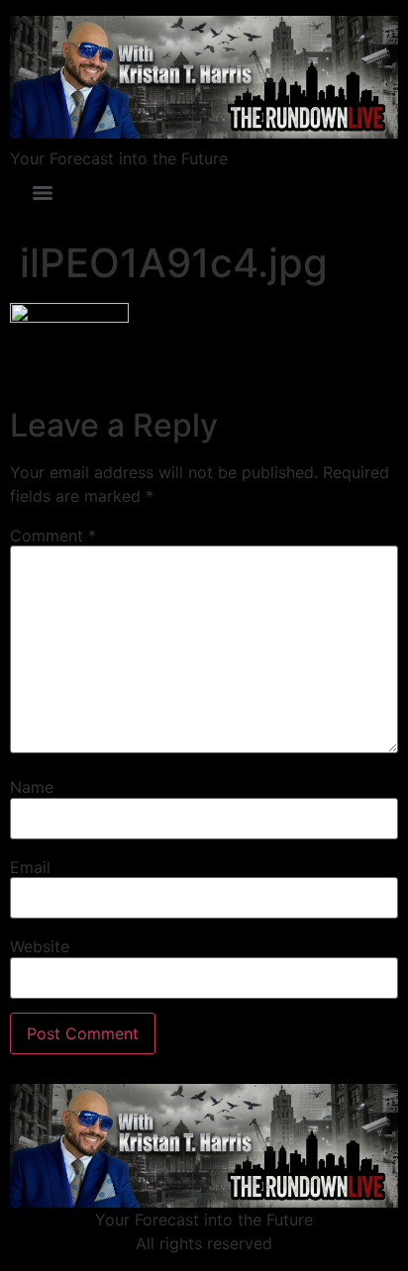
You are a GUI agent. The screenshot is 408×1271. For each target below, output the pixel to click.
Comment (53, 535)
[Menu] (42, 193)
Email (30, 867)
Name (31, 787)
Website (39, 946)
